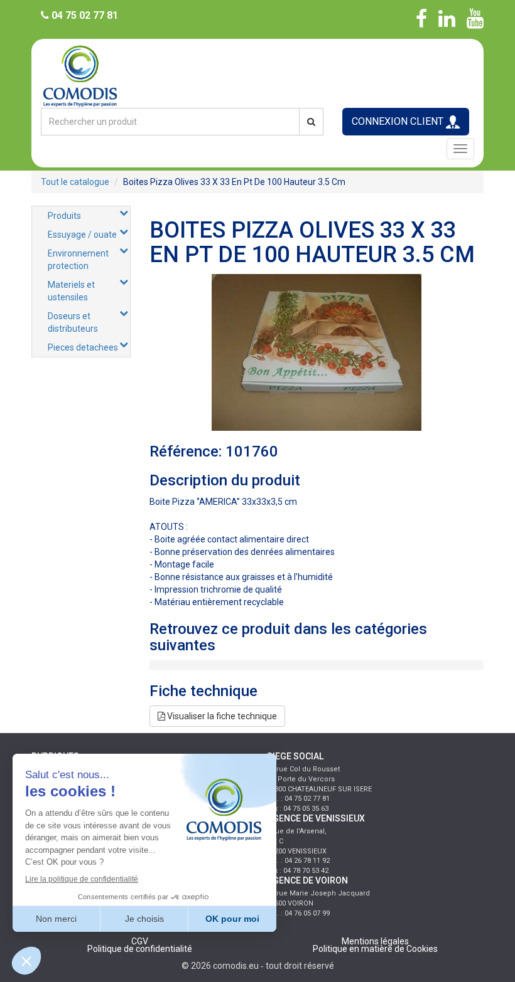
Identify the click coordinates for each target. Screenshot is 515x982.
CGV (139, 941)
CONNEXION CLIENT (399, 121)
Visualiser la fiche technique (221, 716)
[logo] (257, 75)
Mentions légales (375, 941)
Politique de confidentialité (139, 949)
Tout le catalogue (75, 182)
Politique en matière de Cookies (375, 949)
